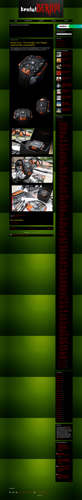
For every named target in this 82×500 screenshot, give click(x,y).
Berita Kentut (59, 374)
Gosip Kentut (59, 376)
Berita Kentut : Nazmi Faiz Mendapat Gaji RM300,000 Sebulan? (66, 109)
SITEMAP (66, 20)
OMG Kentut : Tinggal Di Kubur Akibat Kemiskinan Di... (64, 180)
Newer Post (13, 228)
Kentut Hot (59, 393)
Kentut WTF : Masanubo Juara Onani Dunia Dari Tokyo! (64, 323)
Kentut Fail (59, 389)
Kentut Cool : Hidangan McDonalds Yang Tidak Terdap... (63, 145)
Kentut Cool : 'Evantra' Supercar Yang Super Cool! (63, 266)
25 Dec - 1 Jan (62, 122)
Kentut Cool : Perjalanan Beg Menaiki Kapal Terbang (64, 149)
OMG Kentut (59, 416)
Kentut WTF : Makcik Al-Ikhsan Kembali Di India (63, 192)
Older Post (50, 228)
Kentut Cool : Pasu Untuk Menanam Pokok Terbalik (62, 157)
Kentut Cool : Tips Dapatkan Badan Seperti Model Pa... (63, 132)
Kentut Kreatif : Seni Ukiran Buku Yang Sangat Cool (63, 161)
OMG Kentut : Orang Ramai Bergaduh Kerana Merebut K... (63, 357)
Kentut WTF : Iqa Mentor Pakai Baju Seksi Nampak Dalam (63, 124)
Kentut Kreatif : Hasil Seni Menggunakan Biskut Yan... (63, 239)
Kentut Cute (59, 386)
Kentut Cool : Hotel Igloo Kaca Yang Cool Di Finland (64, 302)
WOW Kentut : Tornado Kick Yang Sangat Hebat (63, 141)
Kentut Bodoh (59, 380)
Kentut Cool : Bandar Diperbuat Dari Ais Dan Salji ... (63, 278)
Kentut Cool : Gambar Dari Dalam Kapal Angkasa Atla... (63, 168)
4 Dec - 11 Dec (62, 364)
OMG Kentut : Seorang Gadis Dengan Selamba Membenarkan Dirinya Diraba (66, 85)
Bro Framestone (61, 444)
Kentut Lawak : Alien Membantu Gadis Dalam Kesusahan (63, 289)
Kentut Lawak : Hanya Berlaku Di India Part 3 (63, 243)
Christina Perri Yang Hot (61, 45)
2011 (59, 120)
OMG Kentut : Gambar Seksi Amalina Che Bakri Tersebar (66, 90)
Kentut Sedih (59, 405)
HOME (15, 20)
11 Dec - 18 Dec (62, 362)
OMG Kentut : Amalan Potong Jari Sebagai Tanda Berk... (63, 274)
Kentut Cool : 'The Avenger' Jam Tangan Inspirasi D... (64, 254)
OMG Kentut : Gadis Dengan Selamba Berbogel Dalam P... (63, 282)
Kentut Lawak (59, 397)
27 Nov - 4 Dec (62, 365)
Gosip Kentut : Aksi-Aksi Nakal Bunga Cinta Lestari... (63, 219)
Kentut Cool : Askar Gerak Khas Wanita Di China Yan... (64, 258)
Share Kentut (59, 418)
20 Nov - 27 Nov (62, 367)
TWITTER (54, 20)
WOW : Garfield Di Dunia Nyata (65, 59)
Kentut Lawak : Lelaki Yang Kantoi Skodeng (63, 196)
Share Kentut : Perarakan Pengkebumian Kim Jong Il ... (63, 137)
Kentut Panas (59, 401)
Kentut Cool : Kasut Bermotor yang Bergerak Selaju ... (63, 327)
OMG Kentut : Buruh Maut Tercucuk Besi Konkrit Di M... (63, 247)
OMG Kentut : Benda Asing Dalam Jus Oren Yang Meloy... (63, 128)
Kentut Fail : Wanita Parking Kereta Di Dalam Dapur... (63, 270)
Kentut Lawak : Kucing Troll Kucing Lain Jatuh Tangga (63, 293)
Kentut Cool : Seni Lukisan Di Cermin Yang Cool (63, 315)
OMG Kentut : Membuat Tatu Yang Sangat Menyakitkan (63, 206)
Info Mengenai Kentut (60, 40)
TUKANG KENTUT (28, 20)
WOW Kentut (59, 420)
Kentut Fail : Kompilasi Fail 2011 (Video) (63, 346)
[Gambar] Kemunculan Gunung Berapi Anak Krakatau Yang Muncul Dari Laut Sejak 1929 (63, 476)
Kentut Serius (59, 408)
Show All (70, 480)
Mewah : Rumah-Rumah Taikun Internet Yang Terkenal (66, 53)
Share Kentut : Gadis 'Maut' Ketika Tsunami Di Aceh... (64, 335)
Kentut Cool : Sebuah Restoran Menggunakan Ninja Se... (63, 307)
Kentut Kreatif (59, 395)
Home (31, 228)
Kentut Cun (59, 384)
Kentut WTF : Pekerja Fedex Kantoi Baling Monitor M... (63, 349)
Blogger (43, 495)
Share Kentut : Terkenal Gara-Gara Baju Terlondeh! (63, 199)
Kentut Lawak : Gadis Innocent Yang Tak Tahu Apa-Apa (63, 286)
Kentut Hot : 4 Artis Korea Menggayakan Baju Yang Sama (63, 262)
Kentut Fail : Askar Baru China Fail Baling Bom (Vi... (64, 311)
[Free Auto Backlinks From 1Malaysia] (41, 492)
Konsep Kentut (59, 414)
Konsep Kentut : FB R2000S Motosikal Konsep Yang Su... (63, 223)
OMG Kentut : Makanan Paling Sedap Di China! (63, 319)
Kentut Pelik (59, 403)
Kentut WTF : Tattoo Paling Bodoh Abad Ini (66, 65)
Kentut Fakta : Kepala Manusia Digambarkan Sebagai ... (64, 298)
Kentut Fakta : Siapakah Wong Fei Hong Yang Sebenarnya (67, 97)
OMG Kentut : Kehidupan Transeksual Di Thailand (62, 215)
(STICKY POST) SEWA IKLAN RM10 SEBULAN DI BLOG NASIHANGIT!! (63, 469)
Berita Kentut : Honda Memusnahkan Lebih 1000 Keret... (63, 250)
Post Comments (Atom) (34, 232)
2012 (59, 118)
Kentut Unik (59, 410)
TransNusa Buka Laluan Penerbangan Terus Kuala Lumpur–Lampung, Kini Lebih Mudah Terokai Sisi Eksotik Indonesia (63, 447)
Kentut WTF (59, 412)
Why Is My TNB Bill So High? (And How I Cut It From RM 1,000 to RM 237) (64, 461)
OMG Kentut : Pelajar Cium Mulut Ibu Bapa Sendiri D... (63, 342)
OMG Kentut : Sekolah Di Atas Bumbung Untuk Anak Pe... (63, 210)
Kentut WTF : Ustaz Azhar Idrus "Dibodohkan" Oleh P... (63, 234)
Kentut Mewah (59, 399)
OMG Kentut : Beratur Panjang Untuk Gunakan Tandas (63, 188)
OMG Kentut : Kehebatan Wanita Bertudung (63, 331)
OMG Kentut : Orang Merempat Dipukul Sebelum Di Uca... (63, 338)
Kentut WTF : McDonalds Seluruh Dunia (63, 165)
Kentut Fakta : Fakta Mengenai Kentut (63, 231)
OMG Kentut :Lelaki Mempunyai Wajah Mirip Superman (63, 176)
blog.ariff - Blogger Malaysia (64, 459)
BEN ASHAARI (61, 453)
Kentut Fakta (59, 391)
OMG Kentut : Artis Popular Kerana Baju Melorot (66, 78)
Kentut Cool (15, 216)
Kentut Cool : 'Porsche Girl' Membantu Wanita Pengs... (63, 202)
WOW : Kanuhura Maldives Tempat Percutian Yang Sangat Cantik (66, 104)
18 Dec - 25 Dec (62, 360)
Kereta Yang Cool (60, 43)
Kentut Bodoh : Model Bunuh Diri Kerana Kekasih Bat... (63, 353)
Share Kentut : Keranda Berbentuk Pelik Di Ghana (63, 172)
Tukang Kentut (17, 215)
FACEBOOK (41, 20)
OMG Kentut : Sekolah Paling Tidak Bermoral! (63, 227)
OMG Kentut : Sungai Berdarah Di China (66, 72)
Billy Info (60, 474)
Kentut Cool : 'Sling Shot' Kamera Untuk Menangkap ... (64, 184)
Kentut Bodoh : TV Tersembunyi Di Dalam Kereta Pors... (63, 153)
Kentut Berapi (59, 378)
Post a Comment (15, 222)
